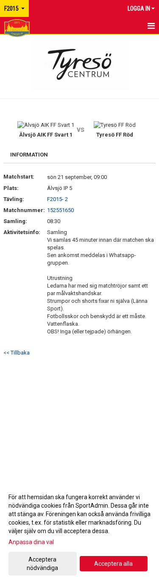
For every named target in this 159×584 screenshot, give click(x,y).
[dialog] (79, 532)
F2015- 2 (57, 199)
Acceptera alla (113, 563)
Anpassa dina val (31, 542)
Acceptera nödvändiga (42, 563)
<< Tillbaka (16, 352)
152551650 (60, 210)
